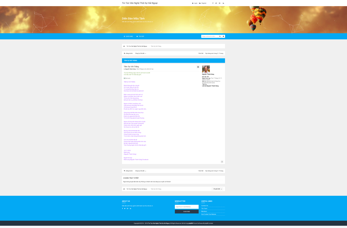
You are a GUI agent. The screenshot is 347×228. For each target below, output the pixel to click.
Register (204, 3)
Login (195, 3)
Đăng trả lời (129, 53)
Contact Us (204, 205)
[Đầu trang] (222, 162)
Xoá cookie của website (208, 214)
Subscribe (186, 211)
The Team (204, 208)
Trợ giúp (141, 36)
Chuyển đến (217, 189)
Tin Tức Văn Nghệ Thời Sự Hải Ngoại (140, 3)
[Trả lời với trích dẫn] (198, 67)
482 (208, 76)
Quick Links (129, 36)
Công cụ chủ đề (140, 53)
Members (204, 211)
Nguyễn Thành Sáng (208, 74)
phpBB (190, 223)
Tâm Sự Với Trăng (131, 67)
